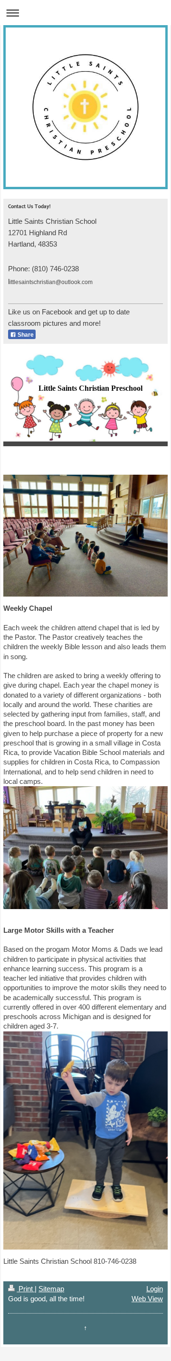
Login (154, 1289)
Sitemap (51, 1289)
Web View (147, 1299)
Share (25, 334)
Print (26, 1289)
